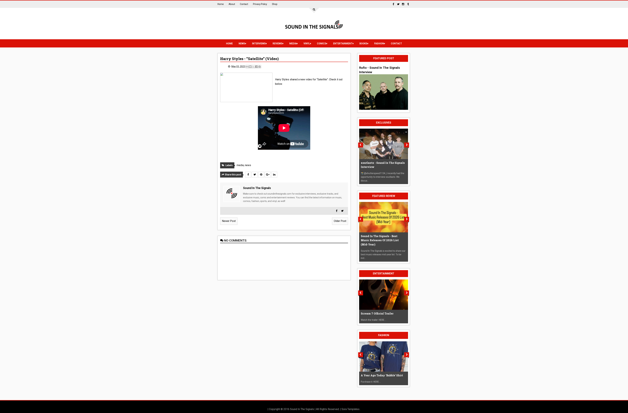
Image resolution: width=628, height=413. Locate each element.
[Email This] (247, 66)
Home (221, 4)
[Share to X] (253, 66)
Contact (244, 4)
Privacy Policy (260, 4)
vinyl (307, 43)
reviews (277, 43)
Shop (274, 4)
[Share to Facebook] (256, 66)
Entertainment (342, 43)
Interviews (259, 43)
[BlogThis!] (250, 66)
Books (363, 43)
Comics (321, 43)
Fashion (379, 43)
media (293, 43)
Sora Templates (350, 409)
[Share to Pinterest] (259, 66)
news (242, 43)
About (232, 4)
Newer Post (229, 221)
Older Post (340, 221)
